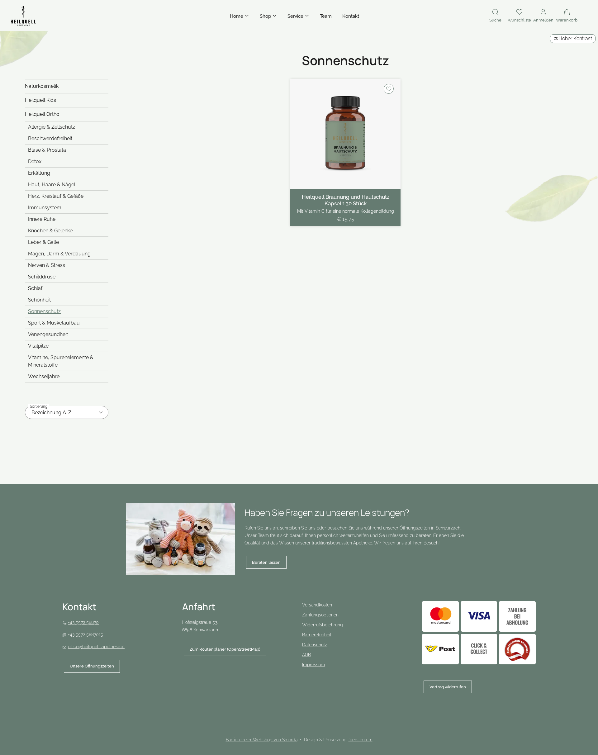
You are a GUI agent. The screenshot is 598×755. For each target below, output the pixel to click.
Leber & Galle (43, 242)
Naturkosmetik (42, 86)
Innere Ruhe (41, 219)
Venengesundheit (48, 334)
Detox (34, 161)
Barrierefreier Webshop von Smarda (261, 739)
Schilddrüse (41, 277)
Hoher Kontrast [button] (575, 38)
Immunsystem (44, 208)
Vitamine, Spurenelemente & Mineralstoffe (60, 361)
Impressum (313, 664)
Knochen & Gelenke (50, 231)
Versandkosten (317, 604)
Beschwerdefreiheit (50, 138)
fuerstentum (361, 739)
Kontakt (350, 16)
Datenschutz (314, 644)
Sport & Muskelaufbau (54, 323)
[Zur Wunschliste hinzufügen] (389, 89)
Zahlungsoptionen (320, 614)
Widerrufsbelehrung (322, 624)
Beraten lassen (266, 562)
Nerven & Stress (46, 265)
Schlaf (35, 288)
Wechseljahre (43, 376)
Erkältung (39, 173)
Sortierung (38, 406)
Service (296, 16)
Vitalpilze (38, 346)
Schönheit (39, 300)
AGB (306, 654)
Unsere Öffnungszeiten (92, 666)
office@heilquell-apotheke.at (96, 646)
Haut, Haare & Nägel (51, 185)
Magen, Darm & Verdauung (59, 254)
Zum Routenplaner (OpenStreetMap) (222, 651)
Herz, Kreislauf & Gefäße (55, 196)
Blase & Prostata (47, 150)
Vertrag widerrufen (448, 687)
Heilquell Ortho (42, 114)
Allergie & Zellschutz (51, 127)
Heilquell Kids (40, 100)
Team (326, 16)
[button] (495, 16)
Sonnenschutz (44, 311)
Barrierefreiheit (316, 634)
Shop (266, 16)
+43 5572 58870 (83, 622)
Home (237, 16)
